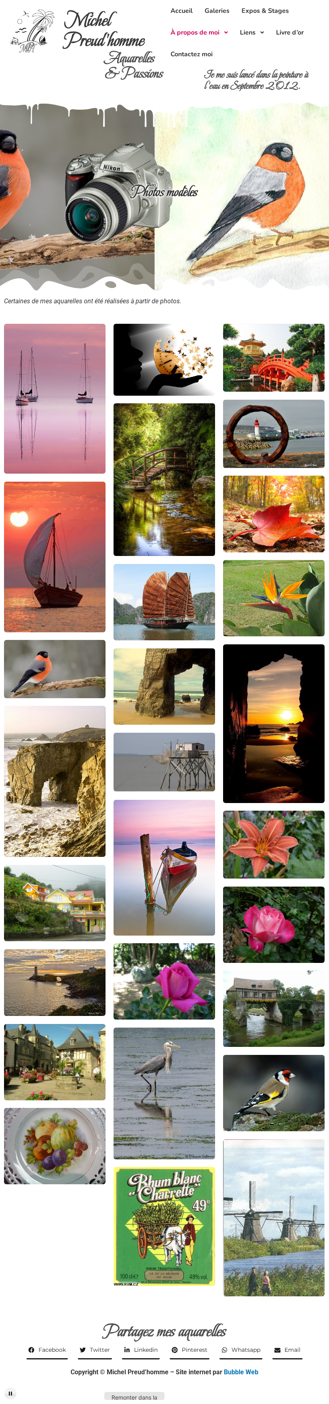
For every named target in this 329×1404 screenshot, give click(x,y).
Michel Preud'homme (104, 30)
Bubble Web (241, 1372)
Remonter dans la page (134, 1397)
